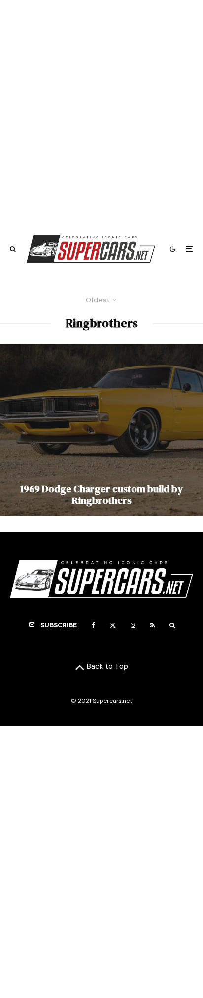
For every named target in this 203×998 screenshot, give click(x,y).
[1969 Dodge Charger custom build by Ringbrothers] (101, 430)
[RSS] (152, 625)
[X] (112, 625)
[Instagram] (133, 625)
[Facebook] (93, 625)
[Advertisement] (101, 112)
